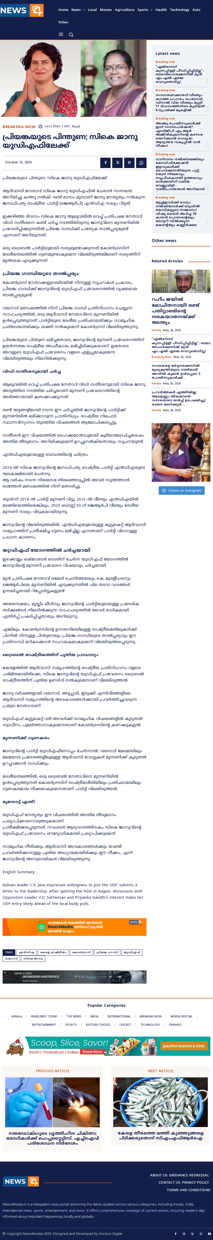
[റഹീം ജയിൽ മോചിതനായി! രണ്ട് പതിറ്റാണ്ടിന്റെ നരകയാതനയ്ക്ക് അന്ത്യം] (181, 281)
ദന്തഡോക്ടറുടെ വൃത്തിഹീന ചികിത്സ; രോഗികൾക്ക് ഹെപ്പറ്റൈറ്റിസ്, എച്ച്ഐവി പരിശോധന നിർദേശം (52, 1138)
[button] (70, 34)
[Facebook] (105, 163)
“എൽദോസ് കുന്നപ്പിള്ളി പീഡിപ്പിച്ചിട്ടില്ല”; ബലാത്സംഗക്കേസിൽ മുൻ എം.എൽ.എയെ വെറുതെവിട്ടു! (180, 74)
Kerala (156, 330)
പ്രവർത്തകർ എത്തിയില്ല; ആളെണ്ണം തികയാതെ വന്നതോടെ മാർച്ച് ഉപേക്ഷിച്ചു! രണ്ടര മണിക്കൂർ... (179, 399)
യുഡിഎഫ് (132, 952)
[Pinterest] (129, 163)
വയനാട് (11, 959)
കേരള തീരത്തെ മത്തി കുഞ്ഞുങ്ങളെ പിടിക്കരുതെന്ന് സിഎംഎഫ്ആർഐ (161, 1136)
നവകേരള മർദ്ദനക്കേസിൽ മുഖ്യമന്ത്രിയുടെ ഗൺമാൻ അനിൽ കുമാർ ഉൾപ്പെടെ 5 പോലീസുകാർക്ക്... (176, 372)
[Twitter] (117, 163)
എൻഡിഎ (27, 952)
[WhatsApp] (141, 163)
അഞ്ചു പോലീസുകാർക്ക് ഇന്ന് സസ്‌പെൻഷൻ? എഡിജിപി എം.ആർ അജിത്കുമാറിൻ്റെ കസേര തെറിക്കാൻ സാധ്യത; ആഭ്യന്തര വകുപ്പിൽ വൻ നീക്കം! (179, 135)
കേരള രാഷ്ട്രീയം (53, 952)
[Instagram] (184, 1234)
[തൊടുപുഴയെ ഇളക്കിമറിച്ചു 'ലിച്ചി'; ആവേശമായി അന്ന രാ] (181, 452)
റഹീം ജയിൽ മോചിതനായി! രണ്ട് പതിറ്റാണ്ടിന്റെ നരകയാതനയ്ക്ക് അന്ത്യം (175, 311)
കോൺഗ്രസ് (81, 952)
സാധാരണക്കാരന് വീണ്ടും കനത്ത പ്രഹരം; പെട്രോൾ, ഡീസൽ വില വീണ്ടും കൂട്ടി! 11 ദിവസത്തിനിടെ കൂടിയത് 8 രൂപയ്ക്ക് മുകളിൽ (180, 103)
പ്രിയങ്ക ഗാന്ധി (107, 952)
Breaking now (19, 127)
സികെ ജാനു (33, 959)
